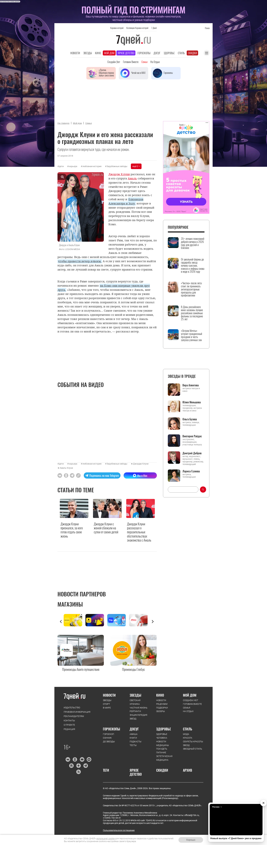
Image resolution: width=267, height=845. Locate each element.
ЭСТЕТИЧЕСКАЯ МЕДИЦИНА (164, 758)
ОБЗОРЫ (160, 711)
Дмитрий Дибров (191, 453)
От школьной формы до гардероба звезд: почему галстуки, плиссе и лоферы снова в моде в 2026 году (192, 265)
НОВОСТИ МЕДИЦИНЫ (162, 743)
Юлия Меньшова (191, 402)
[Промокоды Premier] (96, 620)
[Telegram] (85, 765)
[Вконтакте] (67, 759)
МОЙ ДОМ (189, 695)
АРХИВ (187, 770)
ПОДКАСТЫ (135, 741)
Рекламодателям (74, 716)
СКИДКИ (162, 770)
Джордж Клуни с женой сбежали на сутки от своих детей (106, 528)
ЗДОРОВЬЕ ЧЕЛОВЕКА (161, 736)
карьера (73, 166)
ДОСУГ (134, 729)
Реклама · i (216, 807)
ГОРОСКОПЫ (111, 729)
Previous (61, 621)
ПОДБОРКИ (162, 707)
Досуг (157, 53)
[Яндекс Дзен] (78, 765)
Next (153, 621)
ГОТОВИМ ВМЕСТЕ (192, 704)
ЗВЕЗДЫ (107, 700)
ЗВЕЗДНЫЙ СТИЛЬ (192, 749)
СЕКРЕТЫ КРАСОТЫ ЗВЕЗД (193, 743)
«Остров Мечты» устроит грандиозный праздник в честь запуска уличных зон (191, 335)
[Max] (89, 759)
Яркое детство (126, 53)
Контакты (69, 720)
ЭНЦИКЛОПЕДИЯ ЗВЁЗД (138, 717)
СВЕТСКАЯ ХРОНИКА (135, 702)
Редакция (69, 729)
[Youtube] (82, 759)
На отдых (155, 62)
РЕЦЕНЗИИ (161, 704)
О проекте (69, 725)
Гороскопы (144, 53)
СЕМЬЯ (186, 707)
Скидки (192, 53)
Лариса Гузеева (191, 471)
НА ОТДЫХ (188, 711)
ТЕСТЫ (133, 745)
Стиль (181, 53)
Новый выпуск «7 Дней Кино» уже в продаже (235, 838)
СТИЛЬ (187, 729)
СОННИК (107, 738)
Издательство (72, 707)
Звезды (87, 53)
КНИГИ (133, 738)
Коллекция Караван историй (137, 27)
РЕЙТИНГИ (135, 711)
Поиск (207, 28)
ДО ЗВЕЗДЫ (109, 741)
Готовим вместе (130, 62)
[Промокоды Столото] (74, 620)
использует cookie (105, 838)
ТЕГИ (106, 770)
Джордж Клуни (140, 463)
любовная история (92, 166)
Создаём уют (113, 62)
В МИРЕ (107, 707)
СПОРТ (106, 704)
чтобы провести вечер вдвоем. (80, 261)
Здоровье (169, 53)
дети (61, 166)
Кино (98, 53)
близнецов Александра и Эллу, (125, 201)
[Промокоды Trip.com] (118, 620)
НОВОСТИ (109, 695)
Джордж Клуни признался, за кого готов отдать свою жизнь (72, 530)
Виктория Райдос (192, 436)
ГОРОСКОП (108, 734)
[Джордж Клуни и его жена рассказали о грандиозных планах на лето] (78, 475)
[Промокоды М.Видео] (140, 620)
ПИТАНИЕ (161, 752)
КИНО (160, 695)
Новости (75, 53)
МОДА (186, 734)
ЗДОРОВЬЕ (163, 729)
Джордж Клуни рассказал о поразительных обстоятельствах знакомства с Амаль (139, 532)
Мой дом (109, 53)
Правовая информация (77, 712)
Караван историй (116, 27)
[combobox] (183, 489)
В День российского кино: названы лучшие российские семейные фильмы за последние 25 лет (192, 313)
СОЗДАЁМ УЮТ (190, 700)
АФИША (134, 734)
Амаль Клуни (66, 468)
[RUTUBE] (71, 765)
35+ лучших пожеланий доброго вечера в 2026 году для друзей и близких (192, 243)
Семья (144, 62)
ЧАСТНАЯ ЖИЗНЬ (138, 707)
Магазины (70, 604)
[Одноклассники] (74, 759)
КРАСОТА (187, 738)
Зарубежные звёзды (117, 166)
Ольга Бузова (189, 419)
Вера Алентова (190, 385)
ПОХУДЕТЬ (161, 749)
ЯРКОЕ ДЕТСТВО (136, 772)
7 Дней (154, 27)
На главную (63, 123)
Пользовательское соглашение (119, 830)
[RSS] (78, 771)
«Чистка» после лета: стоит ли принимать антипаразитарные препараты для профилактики (191, 289)
